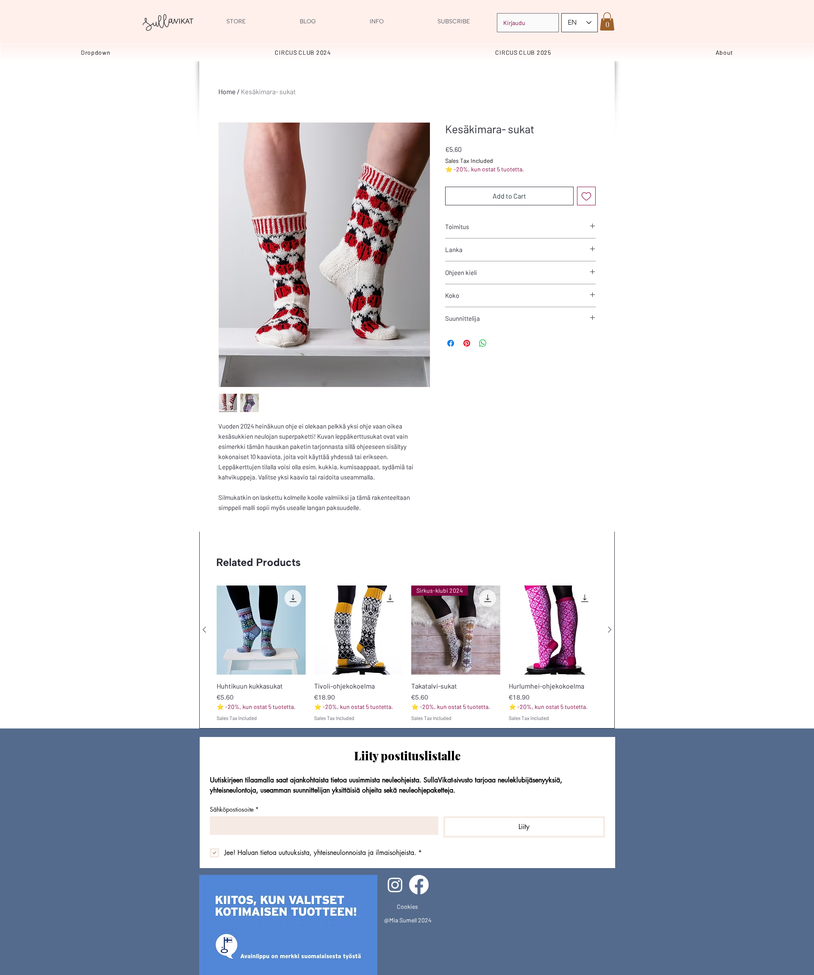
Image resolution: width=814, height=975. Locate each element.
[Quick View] (261, 630)
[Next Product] (610, 630)
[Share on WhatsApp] (483, 343)
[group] (407, 653)
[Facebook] (419, 884)
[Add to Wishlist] (586, 196)
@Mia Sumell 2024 (408, 920)
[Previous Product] (204, 630)
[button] (607, 21)
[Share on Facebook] (451, 343)
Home (227, 91)
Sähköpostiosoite (234, 809)
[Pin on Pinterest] (467, 343)
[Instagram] (395, 884)
